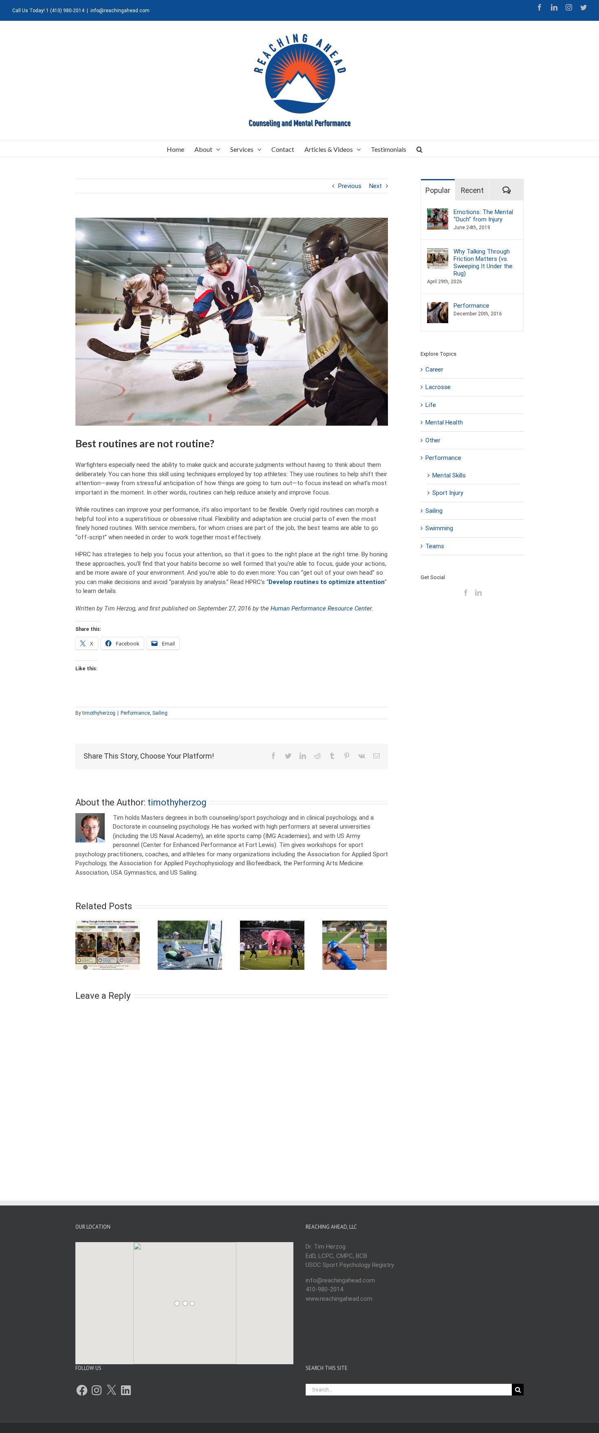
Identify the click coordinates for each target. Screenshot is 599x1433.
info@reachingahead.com (120, 10)
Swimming (439, 528)
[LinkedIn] (478, 592)
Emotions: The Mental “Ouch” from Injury (483, 215)
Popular (437, 190)
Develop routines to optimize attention (327, 582)
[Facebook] (465, 592)
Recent (472, 190)
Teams (434, 546)
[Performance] (437, 306)
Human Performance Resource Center (321, 608)
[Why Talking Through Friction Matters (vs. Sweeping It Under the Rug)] (437, 252)
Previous (349, 186)
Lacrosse (438, 387)
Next (375, 186)
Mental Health (444, 422)
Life (430, 405)
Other (432, 440)
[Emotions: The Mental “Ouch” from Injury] (437, 213)
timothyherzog (98, 713)
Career (434, 369)
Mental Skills (449, 475)
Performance (135, 713)
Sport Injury (447, 493)
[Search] (419, 148)
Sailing (159, 713)
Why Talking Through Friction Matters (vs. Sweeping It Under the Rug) (483, 262)
